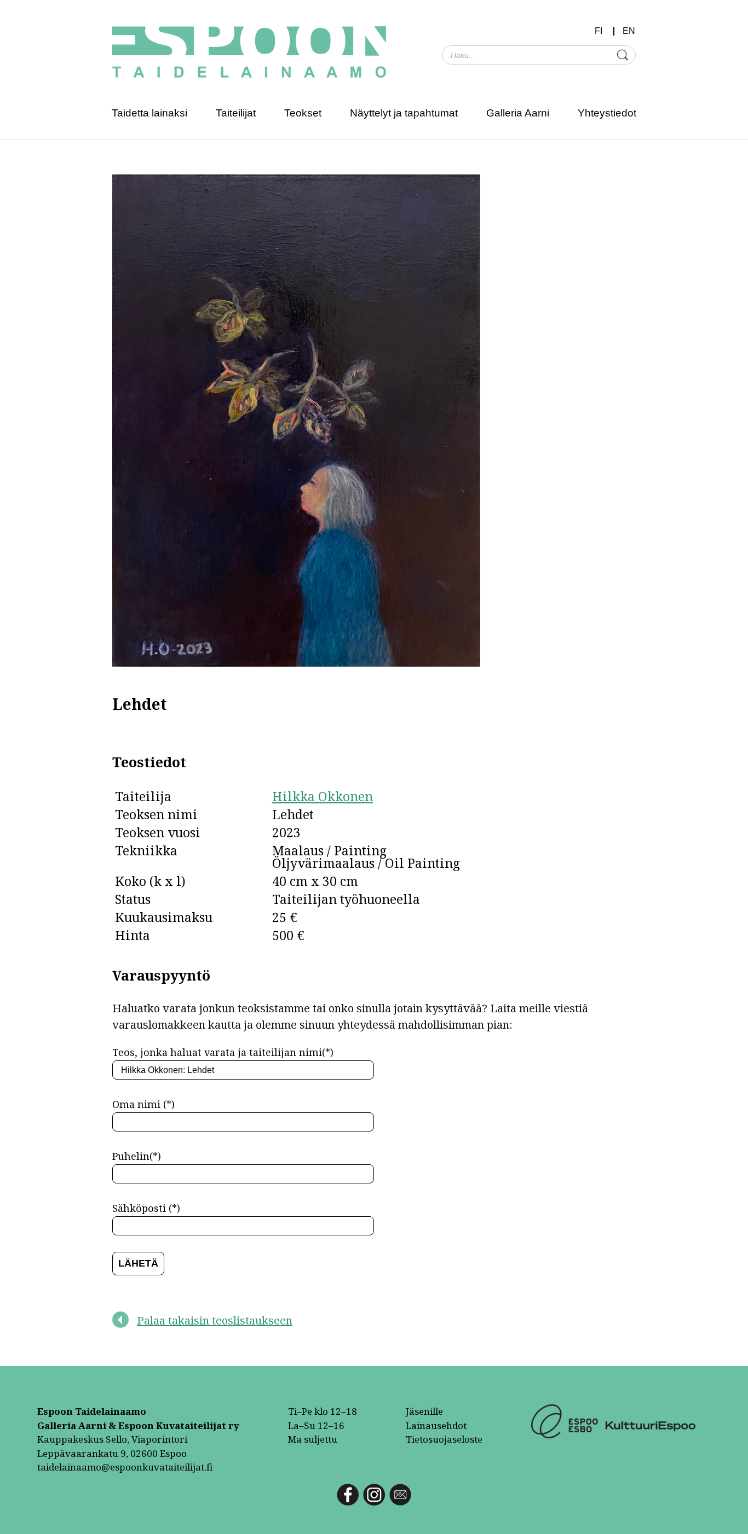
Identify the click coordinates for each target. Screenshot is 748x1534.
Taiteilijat (236, 113)
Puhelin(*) (136, 1156)
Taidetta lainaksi (149, 113)
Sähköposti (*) (146, 1208)
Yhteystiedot (607, 113)
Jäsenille (424, 1411)
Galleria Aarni (517, 113)
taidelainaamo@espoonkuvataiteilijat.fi (124, 1467)
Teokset (302, 113)
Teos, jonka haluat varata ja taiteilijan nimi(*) (222, 1052)
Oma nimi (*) (143, 1104)
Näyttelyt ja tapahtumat (404, 113)
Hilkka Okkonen (322, 796)
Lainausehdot (436, 1425)
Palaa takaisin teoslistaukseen (214, 1320)
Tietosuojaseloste (444, 1439)
